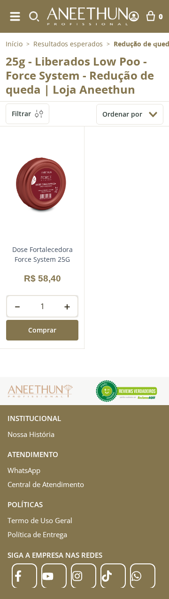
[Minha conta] (134, 16)
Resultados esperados (68, 44)
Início (14, 43)
